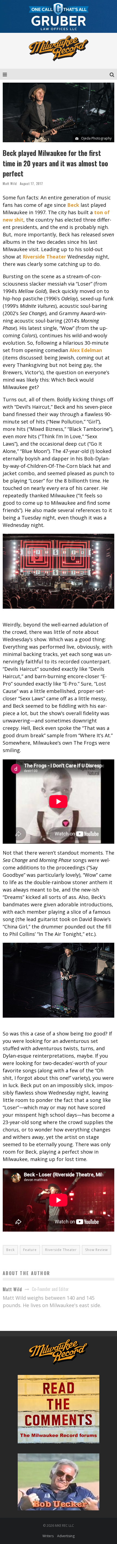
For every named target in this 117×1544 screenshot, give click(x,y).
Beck (10, 1249)
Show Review (96, 1249)
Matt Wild (10, 183)
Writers (48, 1536)
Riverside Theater (61, 1249)
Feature (30, 1249)
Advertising (66, 1536)
